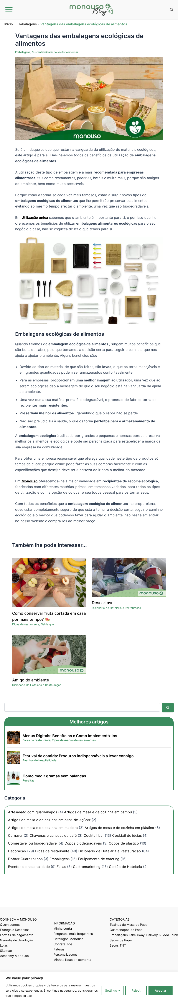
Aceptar (160, 990)
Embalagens (27, 24)
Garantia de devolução (16, 940)
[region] (89, 986)
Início (8, 24)
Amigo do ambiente (30, 680)
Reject (136, 990)
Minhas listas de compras (72, 960)
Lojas (4, 945)
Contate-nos (63, 944)
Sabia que (47, 624)
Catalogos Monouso (68, 939)
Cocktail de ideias (127, 835)
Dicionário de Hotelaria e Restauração (116, 608)
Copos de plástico (124, 843)
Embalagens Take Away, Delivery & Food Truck (144, 935)
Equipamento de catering (98, 859)
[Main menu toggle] (9, 9)
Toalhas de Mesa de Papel (129, 925)
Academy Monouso (14, 956)
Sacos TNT (118, 945)
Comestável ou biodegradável (33, 843)
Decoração (17, 851)
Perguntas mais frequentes (73, 934)
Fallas (61, 866)
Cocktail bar (94, 835)
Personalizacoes (65, 955)
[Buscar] (168, 707)
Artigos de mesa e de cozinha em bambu (98, 812)
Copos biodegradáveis (83, 843)
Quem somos (10, 925)
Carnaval (15, 835)
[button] (172, 10)
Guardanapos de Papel (126, 930)
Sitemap (6, 951)
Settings (111, 990)
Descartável (103, 602)
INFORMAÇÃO (64, 923)
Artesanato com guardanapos (32, 812)
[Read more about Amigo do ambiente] (49, 654)
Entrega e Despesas (15, 930)
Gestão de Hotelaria (125, 866)
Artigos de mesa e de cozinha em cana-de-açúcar (49, 820)
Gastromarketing (87, 866)
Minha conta (62, 929)
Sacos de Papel (121, 940)
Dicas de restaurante (25, 624)
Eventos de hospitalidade (29, 866)
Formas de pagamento (16, 935)
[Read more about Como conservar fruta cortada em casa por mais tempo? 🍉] (49, 582)
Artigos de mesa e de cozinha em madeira (43, 827)
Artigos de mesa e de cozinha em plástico (119, 827)
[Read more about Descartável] (129, 577)
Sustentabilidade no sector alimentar (55, 52)
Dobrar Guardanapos (25, 859)
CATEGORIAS (120, 919)
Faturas (58, 949)
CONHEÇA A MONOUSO (18, 919)
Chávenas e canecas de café (53, 835)
